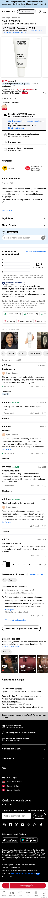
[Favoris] (39, 11)
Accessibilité (32, 870)
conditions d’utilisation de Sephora (14, 870)
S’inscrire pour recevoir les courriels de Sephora (23, 810)
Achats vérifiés (35, 353)
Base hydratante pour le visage (28, 696)
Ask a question (22, 28)
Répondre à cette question (15, 620)
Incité (4, 394)
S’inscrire (39, 815)
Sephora (18, 688)
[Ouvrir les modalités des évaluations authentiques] (25, 283)
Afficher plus (7, 210)
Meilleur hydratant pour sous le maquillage (19, 698)
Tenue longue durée (19, 32)
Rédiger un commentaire (36, 251)
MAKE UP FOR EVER (11, 21)
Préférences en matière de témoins (23, 874)
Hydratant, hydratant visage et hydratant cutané (21, 691)
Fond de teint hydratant (11, 701)
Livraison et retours (16, 128)
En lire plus (6, 449)
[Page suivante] (45, 564)
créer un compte (33, 121)
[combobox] (26, 11)
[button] (37, 84)
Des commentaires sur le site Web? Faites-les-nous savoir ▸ (24, 716)
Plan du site (6, 873)
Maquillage (6, 17)
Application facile (36, 30)
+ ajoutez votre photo (10, 647)
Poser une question (38, 574)
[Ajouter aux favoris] (44, 93)
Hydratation (7, 32)
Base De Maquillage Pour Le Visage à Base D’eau (22, 707)
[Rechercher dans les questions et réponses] (4, 580)
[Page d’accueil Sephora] (8, 11)
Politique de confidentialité (11, 867)
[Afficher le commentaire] (9, 340)
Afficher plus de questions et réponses (21, 628)
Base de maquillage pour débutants (16, 704)
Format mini (16, 17)
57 (40, 564)
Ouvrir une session (16, 121)
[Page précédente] (3, 564)
